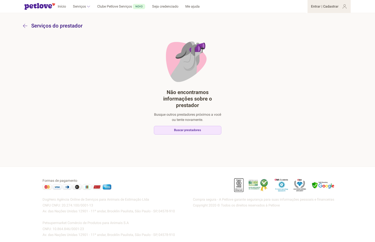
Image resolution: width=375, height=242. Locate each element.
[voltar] (25, 25)
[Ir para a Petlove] (39, 6)
